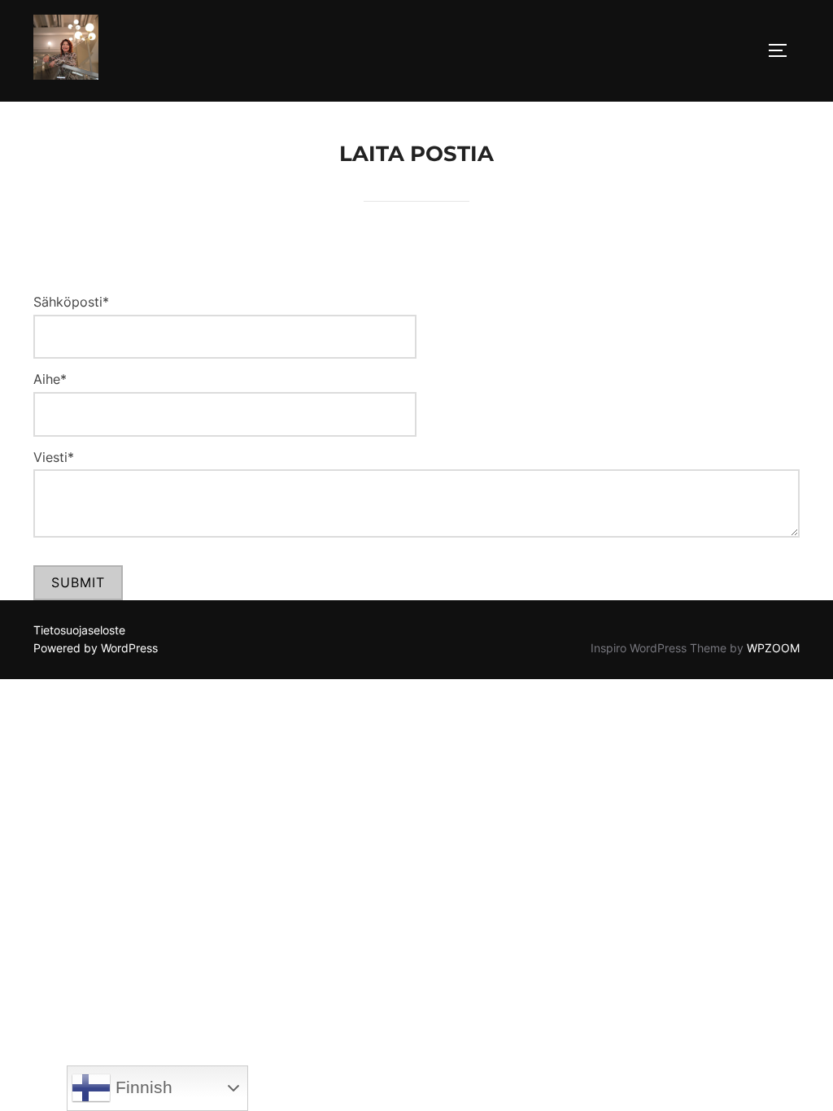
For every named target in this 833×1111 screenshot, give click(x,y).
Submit (78, 582)
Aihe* (50, 379)
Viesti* (53, 457)
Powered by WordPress (95, 648)
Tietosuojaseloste (79, 630)
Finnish (141, 1087)
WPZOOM (773, 648)
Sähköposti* (71, 302)
